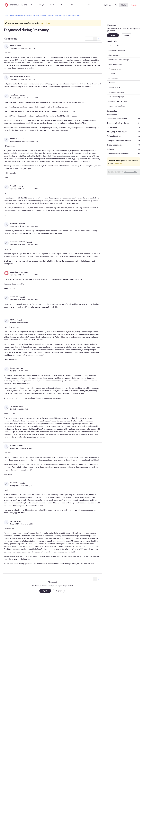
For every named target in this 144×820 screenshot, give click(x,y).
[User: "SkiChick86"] (6, 484)
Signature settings (114, 55)
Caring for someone (123, 145)
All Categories (112, 114)
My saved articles (114, 87)
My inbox (111, 83)
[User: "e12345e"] (6, 446)
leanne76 (13, 45)
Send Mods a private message (118, 60)
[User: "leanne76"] (6, 46)
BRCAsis (13, 320)
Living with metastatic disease (123, 140)
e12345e (13, 445)
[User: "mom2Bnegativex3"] (6, 77)
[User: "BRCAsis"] (6, 321)
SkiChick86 (14, 483)
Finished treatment (123, 136)
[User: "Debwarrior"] (6, 407)
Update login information (116, 50)
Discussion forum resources (123, 154)
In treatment (123, 127)
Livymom (13, 521)
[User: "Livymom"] (6, 522)
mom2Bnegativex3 (16, 76)
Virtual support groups (116, 97)
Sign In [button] (45, 591)
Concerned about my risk (123, 119)
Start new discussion (115, 64)
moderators (14, 272)
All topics (111, 74)
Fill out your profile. (130, 172)
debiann (12, 368)
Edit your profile (113, 46)
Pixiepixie (13, 186)
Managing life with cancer (123, 132)
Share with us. (45, 23)
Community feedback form (117, 101)
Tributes (123, 149)
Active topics (113, 78)
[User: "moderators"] (6, 273)
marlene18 (13, 139)
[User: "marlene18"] (6, 140)
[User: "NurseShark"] (6, 96)
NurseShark (14, 95)
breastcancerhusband (17, 242)
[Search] (116, 5)
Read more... (118, 163)
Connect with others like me (123, 123)
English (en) (107, 5)
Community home (114, 69)
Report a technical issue (116, 106)
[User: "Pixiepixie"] (6, 187)
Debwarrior (14, 406)
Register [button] (59, 591)
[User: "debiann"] (6, 369)
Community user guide (116, 92)
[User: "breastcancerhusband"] (6, 243)
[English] (15, 5)
